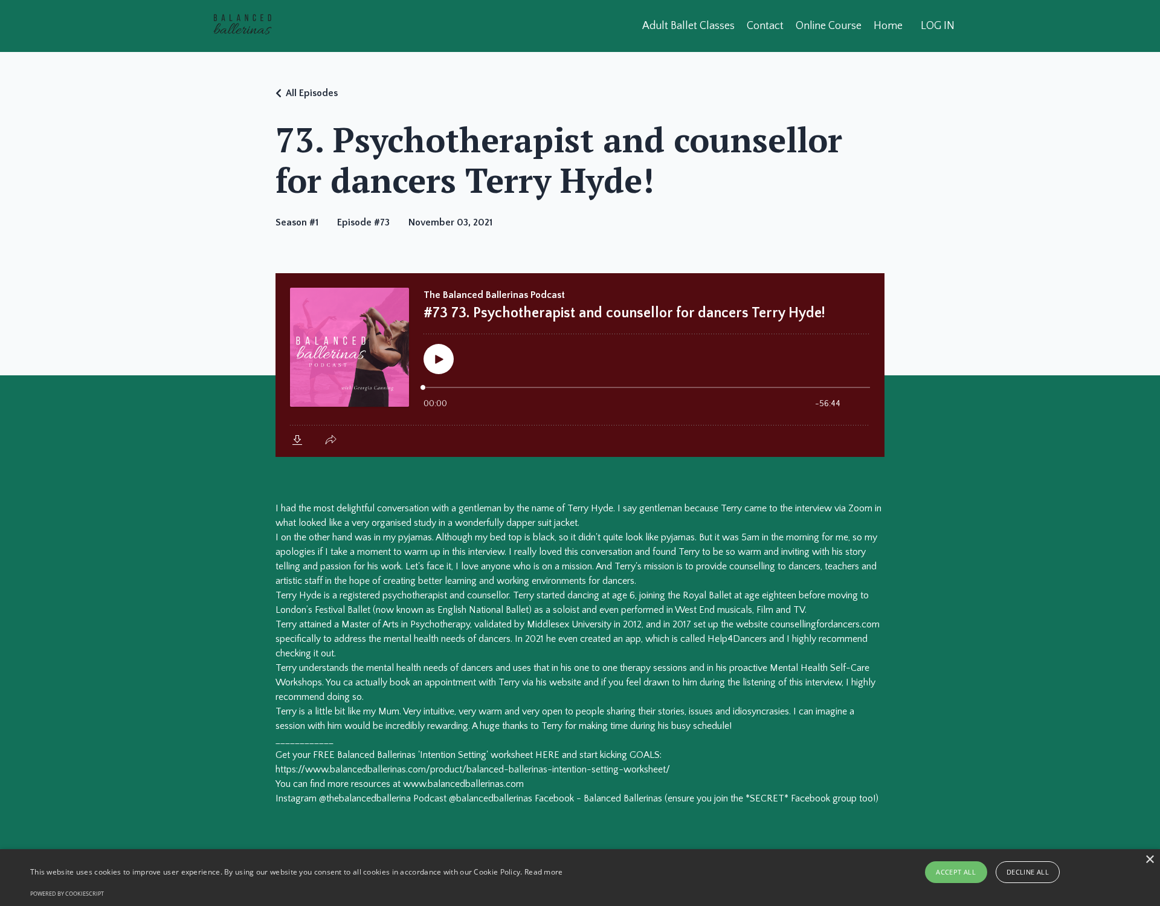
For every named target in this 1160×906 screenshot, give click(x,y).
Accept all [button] (956, 871)
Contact (765, 26)
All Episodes (312, 93)
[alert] (580, 877)
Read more (543, 872)
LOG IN (938, 26)
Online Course (829, 26)
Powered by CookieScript (67, 894)
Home (888, 26)
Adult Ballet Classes (688, 26)
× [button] (1149, 859)
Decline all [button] (1028, 871)
